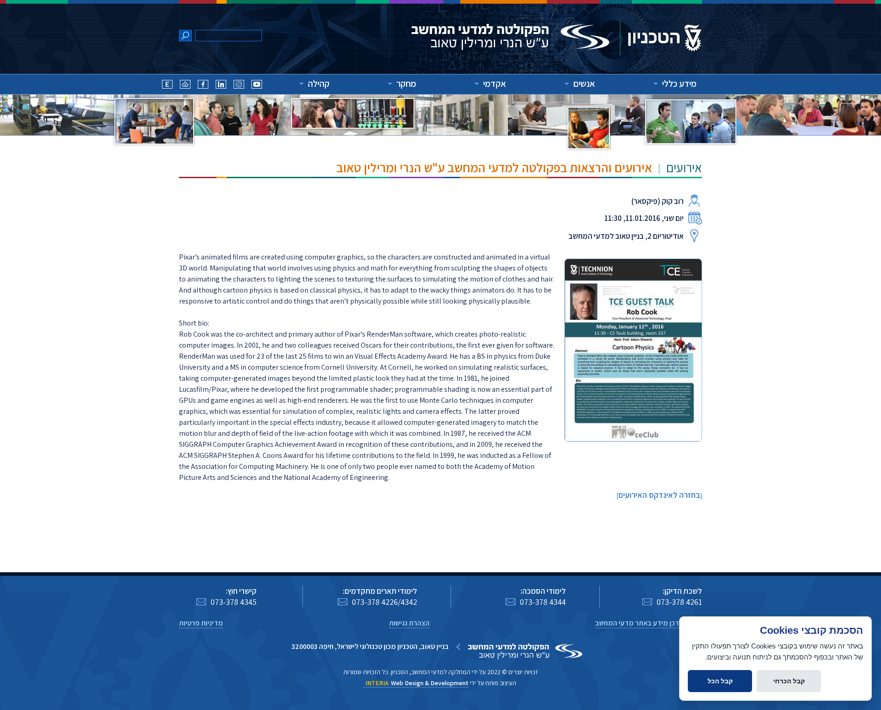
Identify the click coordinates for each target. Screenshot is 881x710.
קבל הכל (720, 681)
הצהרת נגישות (409, 623)
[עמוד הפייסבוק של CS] (203, 85)
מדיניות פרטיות (201, 623)
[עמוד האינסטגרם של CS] (239, 85)
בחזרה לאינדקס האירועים (659, 495)
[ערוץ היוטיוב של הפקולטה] (256, 85)
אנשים (584, 84)
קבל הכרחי (789, 681)
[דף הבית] (185, 85)
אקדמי (494, 84)
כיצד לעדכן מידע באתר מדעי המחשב (648, 623)
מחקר (406, 84)
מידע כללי (679, 84)
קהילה (318, 84)
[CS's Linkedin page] (221, 85)
